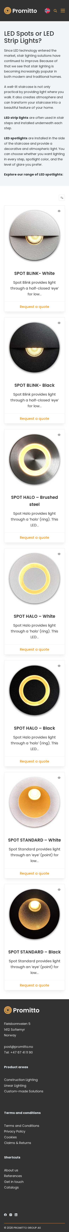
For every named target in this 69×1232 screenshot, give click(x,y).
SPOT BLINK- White (34, 273)
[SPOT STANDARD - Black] (34, 914)
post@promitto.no (18, 1046)
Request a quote (34, 306)
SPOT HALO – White (34, 616)
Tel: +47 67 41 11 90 (18, 1052)
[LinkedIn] (16, 1214)
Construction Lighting (21, 1080)
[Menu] (63, 10)
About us (11, 1170)
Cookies (10, 1137)
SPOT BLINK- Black (34, 385)
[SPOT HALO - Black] (34, 690)
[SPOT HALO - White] (34, 578)
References (13, 1176)
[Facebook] (5, 1214)
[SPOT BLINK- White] (34, 235)
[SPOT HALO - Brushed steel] (34, 459)
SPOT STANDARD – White (34, 840)
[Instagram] (10, 1214)
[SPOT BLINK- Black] (34, 347)
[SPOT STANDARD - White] (34, 802)
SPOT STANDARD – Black (34, 952)
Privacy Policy (14, 1131)
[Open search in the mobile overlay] (55, 10)
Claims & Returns (17, 1143)
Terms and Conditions (21, 1125)
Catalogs (11, 1187)
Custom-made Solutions (23, 1091)
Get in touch (14, 1182)
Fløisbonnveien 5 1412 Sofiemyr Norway (17, 1029)
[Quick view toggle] (59, 211)
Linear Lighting (15, 1085)
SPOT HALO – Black (34, 728)
